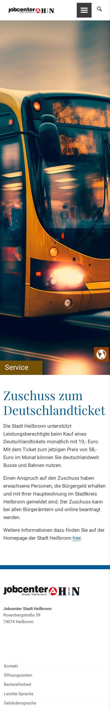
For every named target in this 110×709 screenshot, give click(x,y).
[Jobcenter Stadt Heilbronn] (31, 10)
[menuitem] (97, 10)
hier (77, 538)
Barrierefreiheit (17, 684)
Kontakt (11, 666)
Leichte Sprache (19, 694)
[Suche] (97, 10)
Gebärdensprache (20, 703)
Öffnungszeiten (18, 675)
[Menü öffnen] (84, 10)
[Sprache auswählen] (101, 354)
